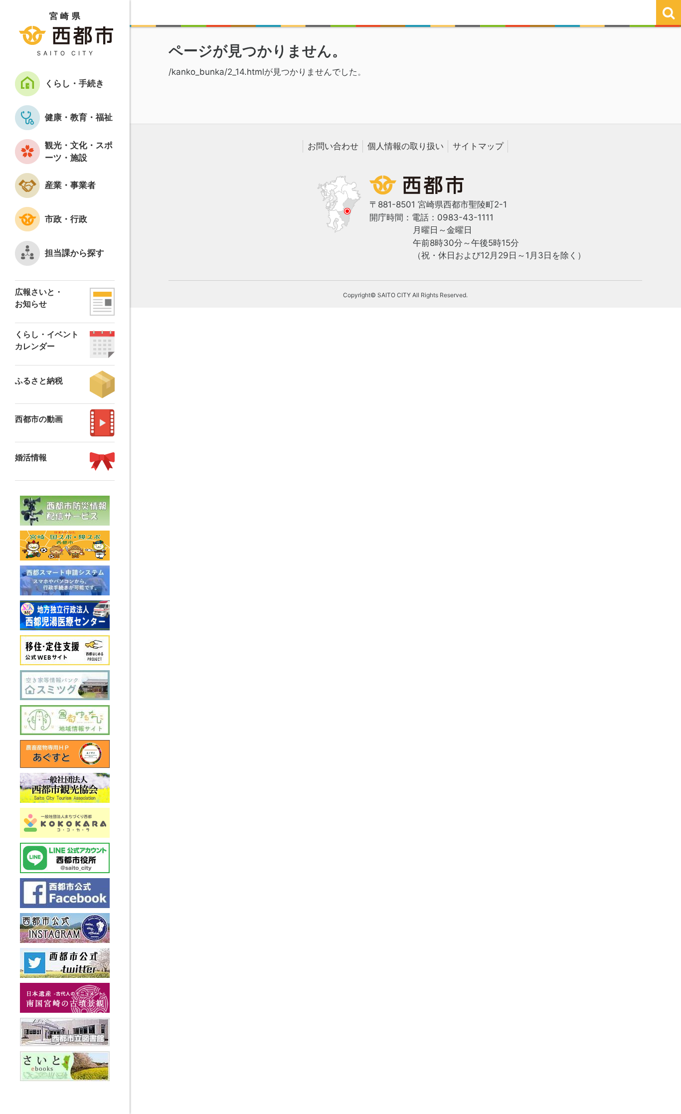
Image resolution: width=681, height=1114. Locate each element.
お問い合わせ (333, 146)
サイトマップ (478, 146)
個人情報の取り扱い (405, 146)
